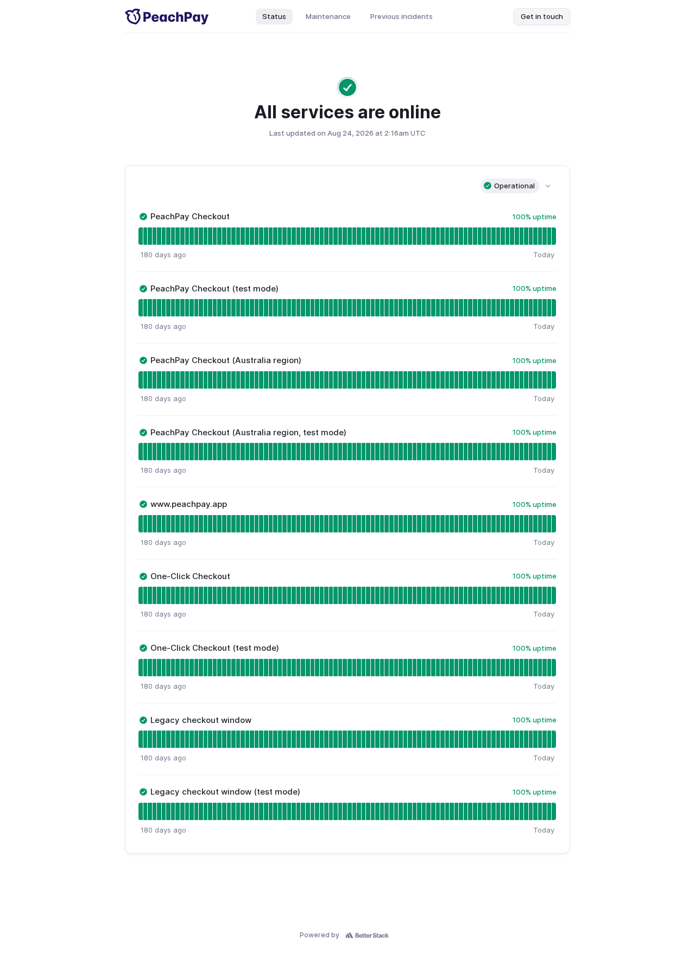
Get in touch (542, 16)
